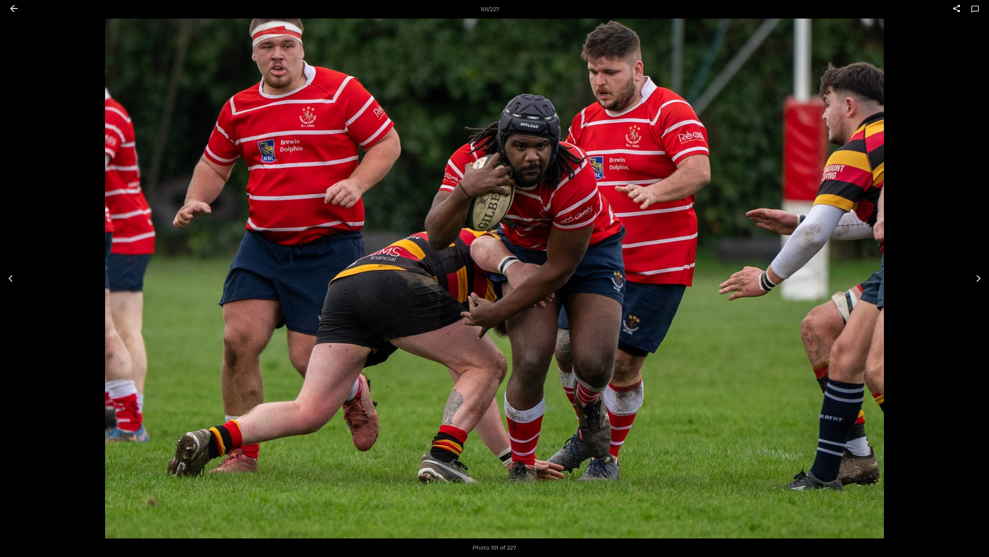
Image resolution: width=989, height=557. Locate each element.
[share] (956, 9)
